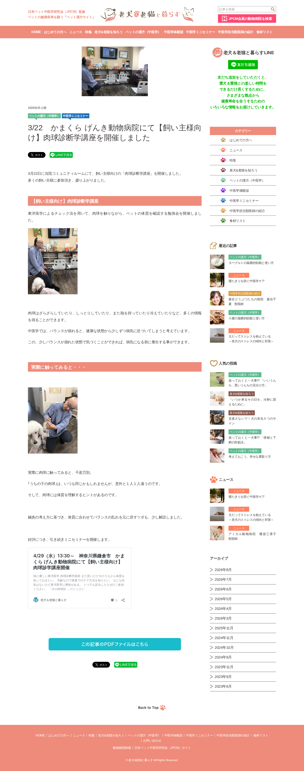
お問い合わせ (152, 740)
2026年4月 (223, 609)
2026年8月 (223, 570)
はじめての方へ (55, 32)
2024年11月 (224, 638)
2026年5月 (223, 599)
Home (36, 32)
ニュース (75, 32)
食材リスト (264, 32)
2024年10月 (224, 647)
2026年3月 (223, 618)
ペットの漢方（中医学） (143, 32)
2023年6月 (223, 686)
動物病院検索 (122, 747)
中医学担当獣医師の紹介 (235, 32)
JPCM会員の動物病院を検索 (250, 19)
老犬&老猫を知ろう (109, 32)
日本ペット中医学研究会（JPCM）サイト (162, 747)
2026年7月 (223, 579)
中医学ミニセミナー (200, 32)
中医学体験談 (173, 32)
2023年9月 (223, 677)
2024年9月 (223, 657)
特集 (88, 32)
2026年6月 (223, 589)
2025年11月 (224, 628)
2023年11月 (224, 667)
